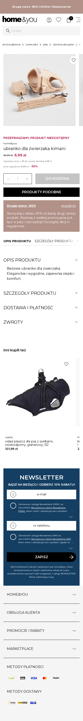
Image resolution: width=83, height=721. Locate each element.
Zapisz (41, 557)
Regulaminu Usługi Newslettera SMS (51, 539)
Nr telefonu (41, 525)
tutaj (51, 577)
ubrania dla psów (63, 44)
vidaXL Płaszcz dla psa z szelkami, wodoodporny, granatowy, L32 (29, 443)
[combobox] (41, 31)
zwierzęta (32, 44)
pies (45, 44)
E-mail (41, 494)
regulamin (68, 206)
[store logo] (20, 20)
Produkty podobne (41, 192)
